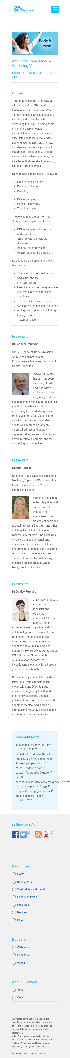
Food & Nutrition (27, 897)
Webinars (23, 947)
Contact (22, 997)
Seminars (23, 955)
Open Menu (55, 9)
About (20, 989)
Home (20, 874)
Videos (21, 962)
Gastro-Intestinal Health (31, 889)
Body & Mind (25, 881)
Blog (20, 920)
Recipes (22, 912)
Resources (23, 904)
